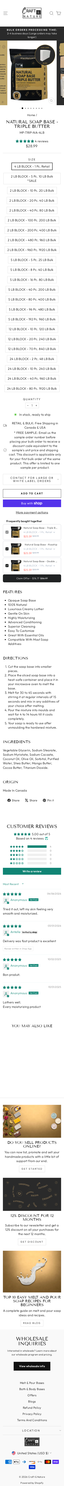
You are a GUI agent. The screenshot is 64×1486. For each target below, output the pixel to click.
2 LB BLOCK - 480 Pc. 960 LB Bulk (32, 240)
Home (31, 115)
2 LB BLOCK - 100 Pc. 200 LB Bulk (32, 220)
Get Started (32, 1168)
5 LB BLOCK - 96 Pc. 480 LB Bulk (32, 309)
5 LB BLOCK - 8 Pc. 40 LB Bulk (31, 270)
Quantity (32, 399)
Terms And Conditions (32, 1420)
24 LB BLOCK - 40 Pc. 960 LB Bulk (32, 379)
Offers (32, 1395)
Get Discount (32, 1241)
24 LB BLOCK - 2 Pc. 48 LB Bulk (32, 359)
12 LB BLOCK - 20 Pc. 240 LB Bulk (32, 339)
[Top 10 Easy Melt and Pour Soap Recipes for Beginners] (32, 1271)
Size (32, 159)
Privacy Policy (32, 1414)
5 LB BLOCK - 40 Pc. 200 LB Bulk (32, 290)
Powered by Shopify (31, 1482)
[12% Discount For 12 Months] (32, 1194)
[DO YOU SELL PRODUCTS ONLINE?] (32, 1121)
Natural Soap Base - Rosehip (41, 544)
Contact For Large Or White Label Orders (32, 479)
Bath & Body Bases (32, 1389)
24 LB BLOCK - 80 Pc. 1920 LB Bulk (32, 389)
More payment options (32, 512)
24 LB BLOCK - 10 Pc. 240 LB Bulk (32, 369)
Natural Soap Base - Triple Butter (41, 527)
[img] (12, 894)
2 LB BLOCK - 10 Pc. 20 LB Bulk (32, 190)
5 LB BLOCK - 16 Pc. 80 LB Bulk (32, 280)
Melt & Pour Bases (32, 1383)
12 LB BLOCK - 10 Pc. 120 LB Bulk (32, 329)
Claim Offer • (32, 578)
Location (31, 1430)
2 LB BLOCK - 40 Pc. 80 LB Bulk (32, 210)
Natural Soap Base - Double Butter (41, 561)
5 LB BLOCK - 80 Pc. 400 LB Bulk (32, 299)
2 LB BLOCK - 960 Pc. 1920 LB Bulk (32, 250)
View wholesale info (32, 1366)
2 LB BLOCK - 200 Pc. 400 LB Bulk (32, 230)
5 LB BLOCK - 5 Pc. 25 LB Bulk (32, 260)
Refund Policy (32, 1407)
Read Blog (32, 1323)
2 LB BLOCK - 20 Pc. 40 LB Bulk (32, 201)
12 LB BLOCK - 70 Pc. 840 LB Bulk (32, 349)
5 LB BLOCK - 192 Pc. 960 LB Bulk (32, 319)
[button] (25, 141)
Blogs (32, 1401)
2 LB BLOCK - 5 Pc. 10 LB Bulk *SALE (32, 178)
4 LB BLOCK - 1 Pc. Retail (32, 166)
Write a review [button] (32, 871)
